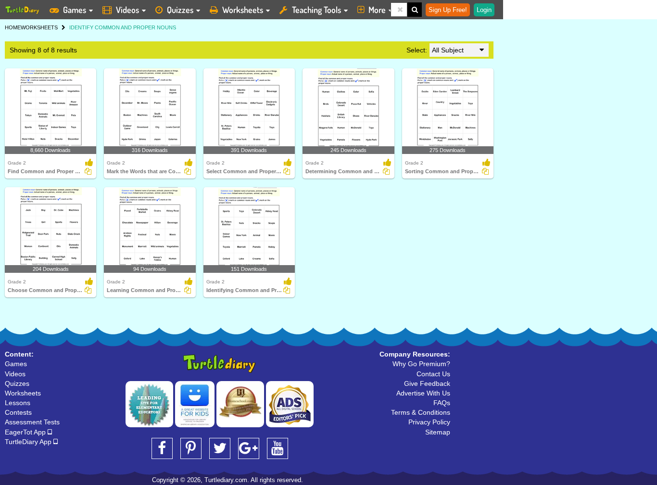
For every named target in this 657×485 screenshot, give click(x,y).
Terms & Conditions (420, 412)
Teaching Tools (316, 9)
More (377, 9)
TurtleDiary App (29, 442)
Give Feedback (427, 383)
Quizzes (180, 9)
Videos (127, 9)
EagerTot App (26, 432)
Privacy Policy (429, 422)
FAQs (441, 403)
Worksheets (242, 9)
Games (74, 9)
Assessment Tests (32, 422)
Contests (18, 412)
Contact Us (433, 374)
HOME (13, 27)
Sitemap (437, 432)
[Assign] (88, 171)
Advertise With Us (423, 393)
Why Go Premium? (421, 364)
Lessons (17, 403)
